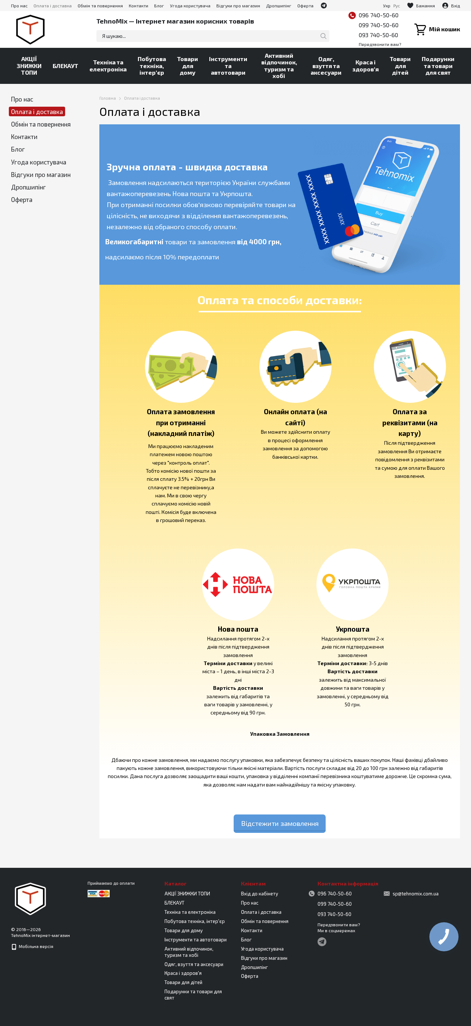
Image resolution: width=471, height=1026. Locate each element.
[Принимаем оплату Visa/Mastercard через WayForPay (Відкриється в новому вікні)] (99, 892)
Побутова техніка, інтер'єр (152, 65)
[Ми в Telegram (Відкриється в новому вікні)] (324, 5)
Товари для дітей (400, 65)
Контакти (138, 5)
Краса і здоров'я (366, 65)
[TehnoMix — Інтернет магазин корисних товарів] (30, 898)
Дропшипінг (278, 5)
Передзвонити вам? (380, 44)
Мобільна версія (35, 946)
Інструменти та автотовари (228, 65)
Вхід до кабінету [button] (259, 894)
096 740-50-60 (379, 14)
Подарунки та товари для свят (438, 65)
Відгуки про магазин (238, 5)
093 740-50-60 (378, 34)
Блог (159, 5)
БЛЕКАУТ (65, 65)
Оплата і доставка (52, 5)
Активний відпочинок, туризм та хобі (279, 65)
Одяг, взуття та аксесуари (326, 65)
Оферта (305, 5)
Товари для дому (187, 65)
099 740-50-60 (379, 24)
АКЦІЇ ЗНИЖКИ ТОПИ (29, 65)
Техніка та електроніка (108, 65)
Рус (396, 5)
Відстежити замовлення (280, 823)
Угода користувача (190, 5)
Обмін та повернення (100, 5)
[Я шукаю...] (323, 36)
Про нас (19, 5)
